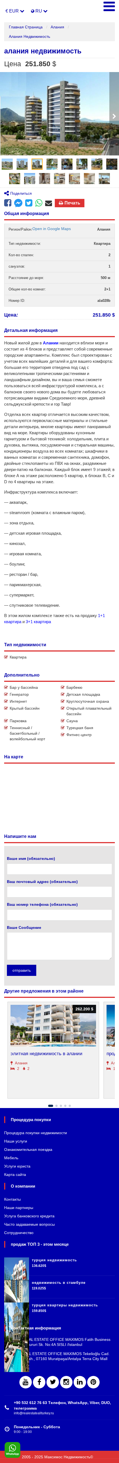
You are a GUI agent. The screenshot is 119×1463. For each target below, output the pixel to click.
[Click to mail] (48, 203)
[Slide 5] (70, 1106)
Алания (57, 27)
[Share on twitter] (28, 203)
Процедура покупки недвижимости (35, 1133)
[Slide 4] (65, 1106)
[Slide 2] (56, 1106)
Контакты (12, 1199)
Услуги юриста (17, 1166)
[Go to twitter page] (52, 1382)
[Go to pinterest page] (93, 1382)
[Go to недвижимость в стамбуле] (16, 1287)
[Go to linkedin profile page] (80, 1382)
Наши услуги (15, 1141)
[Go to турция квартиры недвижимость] (16, 1309)
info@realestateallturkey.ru (34, 1413)
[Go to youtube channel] (25, 1382)
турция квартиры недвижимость (65, 1305)
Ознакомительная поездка (28, 1149)
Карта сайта (15, 1174)
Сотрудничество (18, 1232)
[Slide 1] (50, 1106)
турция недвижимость (54, 1260)
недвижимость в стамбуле (59, 1283)
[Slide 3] (61, 1106)
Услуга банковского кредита (29, 1216)
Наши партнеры (18, 1207)
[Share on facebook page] (18, 204)
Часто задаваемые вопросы (29, 1224)
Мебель (11, 1158)
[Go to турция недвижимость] (16, 1264)
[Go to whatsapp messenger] (38, 203)
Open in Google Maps (51, 228)
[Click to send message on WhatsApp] (12, 1450)
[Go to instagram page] (66, 1382)
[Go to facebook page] (7, 203)
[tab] (7, 164)
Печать (72, 203)
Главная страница (26, 27)
